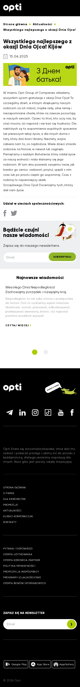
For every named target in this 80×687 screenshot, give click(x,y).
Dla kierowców (14, 499)
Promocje (10, 504)
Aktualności (12, 510)
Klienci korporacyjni (18, 516)
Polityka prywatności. (19, 565)
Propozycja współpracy (21, 571)
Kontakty (9, 522)
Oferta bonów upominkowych (24, 583)
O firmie (8, 493)
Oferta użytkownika (17, 554)
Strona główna (14, 487)
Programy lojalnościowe (22, 577)
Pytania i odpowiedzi (18, 548)
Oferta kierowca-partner (21, 560)
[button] (34, 352)
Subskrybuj (62, 256)
